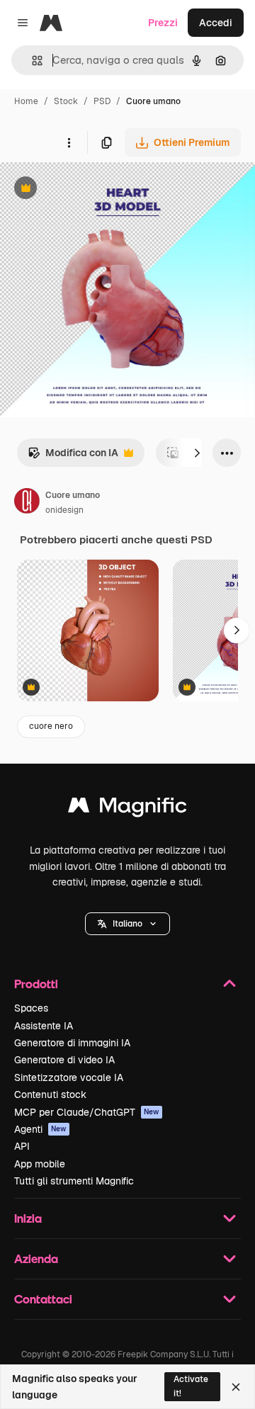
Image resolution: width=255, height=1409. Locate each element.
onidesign (64, 510)
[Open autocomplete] (31, 60)
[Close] (236, 1387)
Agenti (40, 1129)
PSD (102, 101)
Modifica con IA (73, 456)
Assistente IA (43, 1025)
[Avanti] (197, 452)
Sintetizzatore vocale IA (68, 1077)
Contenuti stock (50, 1094)
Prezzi (163, 22)
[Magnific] (127, 809)
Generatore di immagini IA (72, 1042)
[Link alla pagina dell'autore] (27, 503)
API (22, 1146)
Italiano (127, 923)
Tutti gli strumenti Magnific (74, 1181)
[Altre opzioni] (69, 142)
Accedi (215, 22)
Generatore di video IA (64, 1059)
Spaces (31, 1008)
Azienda (36, 1258)
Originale (93, 189)
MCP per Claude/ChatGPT (86, 1112)
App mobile (39, 1164)
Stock (66, 101)
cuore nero (51, 726)
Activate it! (191, 1386)
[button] (127, 923)
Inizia (28, 1218)
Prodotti (36, 983)
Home (26, 101)
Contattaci (43, 1298)
